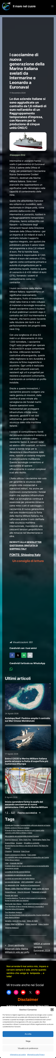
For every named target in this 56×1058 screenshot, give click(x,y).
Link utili (38, 882)
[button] (52, 1009)
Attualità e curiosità (31, 843)
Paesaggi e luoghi (38, 892)
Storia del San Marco (13, 904)
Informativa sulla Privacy (36, 1055)
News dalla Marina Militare (18, 888)
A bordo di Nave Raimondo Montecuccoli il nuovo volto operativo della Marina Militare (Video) (24, 831)
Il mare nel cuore (24, 6)
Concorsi (16, 851)
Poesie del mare (11, 895)
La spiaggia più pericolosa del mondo (18, 875)
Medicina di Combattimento (30, 885)
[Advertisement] (28, 33)
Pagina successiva (29, 812)
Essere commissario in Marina (15, 855)
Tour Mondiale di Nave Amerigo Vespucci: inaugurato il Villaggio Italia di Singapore (24, 907)
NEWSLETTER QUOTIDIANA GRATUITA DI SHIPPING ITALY (26, 545)
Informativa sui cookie (18, 1055)
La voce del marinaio (12, 882)
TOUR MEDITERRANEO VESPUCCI (35, 904)
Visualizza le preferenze (28, 1048)
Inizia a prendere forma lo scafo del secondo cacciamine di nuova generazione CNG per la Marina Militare (26, 804)
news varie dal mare (40, 889)
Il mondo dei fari (16, 863)
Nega (28, 1041)
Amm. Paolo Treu (25, 840)
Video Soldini (43, 924)
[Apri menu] (52, 6)
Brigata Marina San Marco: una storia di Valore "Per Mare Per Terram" (26, 847)
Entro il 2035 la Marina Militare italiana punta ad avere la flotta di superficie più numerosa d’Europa (26, 761)
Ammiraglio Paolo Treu (41, 840)
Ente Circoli (25, 851)
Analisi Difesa (10, 843)
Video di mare (32, 921)
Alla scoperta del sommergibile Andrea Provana (22, 836)
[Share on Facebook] (12, 655)
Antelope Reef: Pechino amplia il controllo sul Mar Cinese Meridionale (27, 719)
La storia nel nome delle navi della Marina (20, 879)
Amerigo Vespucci (11, 840)
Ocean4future (10, 892)
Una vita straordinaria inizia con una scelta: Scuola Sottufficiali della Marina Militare (27, 916)
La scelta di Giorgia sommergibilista (17, 872)
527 (13, 812)
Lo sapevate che (12, 885)
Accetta (28, 1034)
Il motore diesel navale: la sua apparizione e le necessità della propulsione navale (27, 867)
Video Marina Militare (14, 924)
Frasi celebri (31, 855)
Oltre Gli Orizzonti (23, 892)
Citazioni (8, 851)
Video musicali (31, 924)
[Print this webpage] (30, 655)
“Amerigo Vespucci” (12, 928)
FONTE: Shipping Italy (25, 555)
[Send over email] (24, 655)
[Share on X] (18, 655)
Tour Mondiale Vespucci (13, 912)
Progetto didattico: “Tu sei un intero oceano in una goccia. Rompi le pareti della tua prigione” (25, 899)
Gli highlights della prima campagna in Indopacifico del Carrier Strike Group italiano (27, 858)
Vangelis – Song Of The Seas (15, 921)
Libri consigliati (27, 882)
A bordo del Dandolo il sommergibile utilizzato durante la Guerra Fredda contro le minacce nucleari (27, 826)
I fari (6, 863)
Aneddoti (19, 843)
